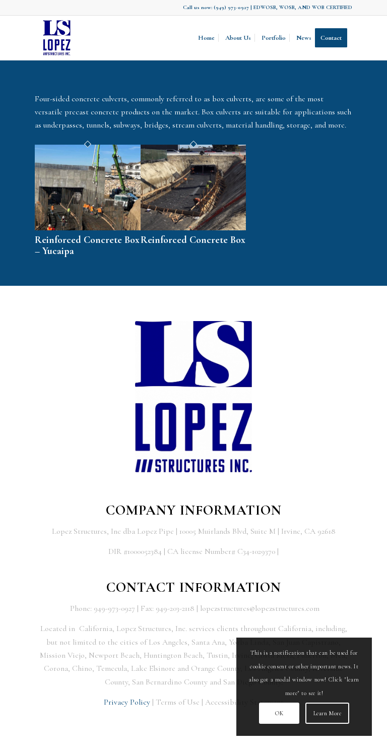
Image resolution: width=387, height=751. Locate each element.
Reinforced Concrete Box (193, 240)
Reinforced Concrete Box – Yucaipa (87, 245)
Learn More (327, 713)
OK (279, 713)
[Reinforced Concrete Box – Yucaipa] (88, 228)
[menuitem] (206, 38)
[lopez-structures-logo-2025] (57, 38)
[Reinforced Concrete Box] (193, 228)
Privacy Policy (127, 702)
